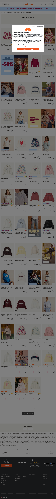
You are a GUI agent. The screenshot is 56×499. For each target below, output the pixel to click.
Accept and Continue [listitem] (28, 49)
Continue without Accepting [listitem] (37, 26)
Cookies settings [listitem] (28, 46)
